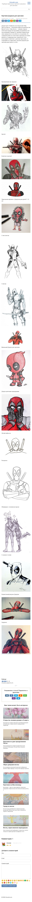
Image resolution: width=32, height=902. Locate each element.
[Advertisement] (14, 667)
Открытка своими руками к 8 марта (16, 720)
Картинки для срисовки (21, 18)
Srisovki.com (13, 2)
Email (3, 858)
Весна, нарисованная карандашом (15, 828)
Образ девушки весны (11, 765)
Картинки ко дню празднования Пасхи (14, 742)
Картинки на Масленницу (12, 785)
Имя (3, 853)
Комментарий (5, 863)
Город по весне (8, 806)
